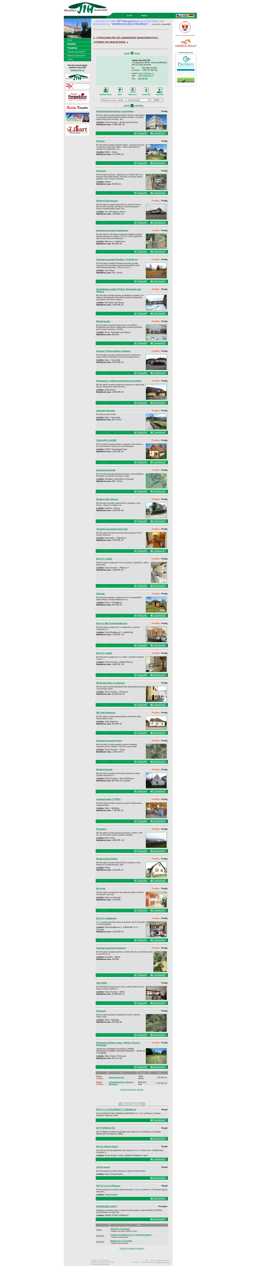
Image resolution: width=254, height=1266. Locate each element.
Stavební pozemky (105, 410)
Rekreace (132, 95)
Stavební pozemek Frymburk (111, 948)
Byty (120, 95)
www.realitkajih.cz (145, 75)
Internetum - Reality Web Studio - (151, 1262)
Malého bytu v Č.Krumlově (121, 1241)
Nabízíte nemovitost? (76, 56)
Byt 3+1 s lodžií (104, 559)
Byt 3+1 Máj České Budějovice (111, 623)
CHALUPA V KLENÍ (106, 440)
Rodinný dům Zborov (107, 499)
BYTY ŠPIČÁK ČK (105, 1128)
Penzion (100, 141)
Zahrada (100, 594)
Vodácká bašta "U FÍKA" (108, 799)
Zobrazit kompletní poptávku (132, 1248)
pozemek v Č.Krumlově (120, 1229)
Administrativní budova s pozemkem (115, 111)
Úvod (69, 40)
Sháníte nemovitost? (76, 52)
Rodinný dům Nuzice (107, 201)
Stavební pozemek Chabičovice (112, 230)
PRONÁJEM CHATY (106, 1206)
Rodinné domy (106, 95)
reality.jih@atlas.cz (146, 73)
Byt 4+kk (100, 888)
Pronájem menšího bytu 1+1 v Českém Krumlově (130, 1235)
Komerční (146, 95)
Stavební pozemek (105, 470)
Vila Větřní (101, 983)
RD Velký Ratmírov (106, 713)
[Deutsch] (191, 16)
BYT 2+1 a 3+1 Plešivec (108, 1186)
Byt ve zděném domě (107, 1146)
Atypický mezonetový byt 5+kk (112, 529)
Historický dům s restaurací (110, 683)
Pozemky (160, 95)
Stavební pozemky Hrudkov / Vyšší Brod (116, 259)
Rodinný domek (104, 769)
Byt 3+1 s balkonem (106, 918)
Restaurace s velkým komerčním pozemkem (118, 381)
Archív (70, 59)
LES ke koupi (103, 1167)
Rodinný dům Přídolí (106, 859)
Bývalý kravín (103, 321)
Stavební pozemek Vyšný (109, 741)
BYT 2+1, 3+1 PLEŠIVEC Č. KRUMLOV (116, 1109)
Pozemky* (101, 829)
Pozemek (101, 171)
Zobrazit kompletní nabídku (131, 1090)
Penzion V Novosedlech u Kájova (113, 351)
